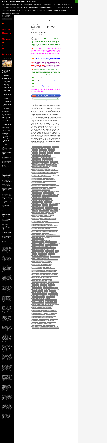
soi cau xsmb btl (35, 317)
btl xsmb (56, 225)
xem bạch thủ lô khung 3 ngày (37, 326)
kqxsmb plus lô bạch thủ (55, 256)
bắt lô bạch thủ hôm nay (36, 224)
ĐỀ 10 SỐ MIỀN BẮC (5, 85)
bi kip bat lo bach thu (47, 224)
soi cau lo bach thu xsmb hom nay (38, 314)
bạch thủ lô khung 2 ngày (48, 178)
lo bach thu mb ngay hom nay (37, 274)
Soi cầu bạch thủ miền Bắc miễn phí (52, 304)
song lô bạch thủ (42, 322)
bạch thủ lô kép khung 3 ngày (50, 173)
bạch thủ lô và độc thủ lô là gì (38, 207)
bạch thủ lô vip (35, 210)
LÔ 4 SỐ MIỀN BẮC (5, 98)
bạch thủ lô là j (56, 185)
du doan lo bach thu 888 (36, 256)
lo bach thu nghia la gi (36, 279)
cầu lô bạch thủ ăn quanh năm (38, 234)
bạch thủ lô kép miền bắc (36, 176)
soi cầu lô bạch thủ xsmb (51, 313)
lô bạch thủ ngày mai (48, 277)
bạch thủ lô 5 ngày (43, 151)
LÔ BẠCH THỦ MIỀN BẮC (43, 27)
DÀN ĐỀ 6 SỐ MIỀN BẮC (6, 82)
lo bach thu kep (48, 267)
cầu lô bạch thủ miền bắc (46, 243)
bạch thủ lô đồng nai (36, 166)
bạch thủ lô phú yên (36, 197)
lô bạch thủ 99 (35, 261)
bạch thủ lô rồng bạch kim (47, 200)
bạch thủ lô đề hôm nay (36, 163)
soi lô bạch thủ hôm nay (44, 319)
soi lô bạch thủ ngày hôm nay (48, 320)
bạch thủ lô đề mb (55, 163)
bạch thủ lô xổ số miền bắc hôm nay (39, 218)
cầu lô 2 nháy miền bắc (36, 233)
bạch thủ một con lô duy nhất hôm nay (48, 219)
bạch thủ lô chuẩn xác (36, 160)
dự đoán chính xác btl (36, 255)
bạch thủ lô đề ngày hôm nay (51, 164)
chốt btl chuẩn (35, 252)
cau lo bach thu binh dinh (50, 234)
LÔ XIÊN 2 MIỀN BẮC (6, 107)
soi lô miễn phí (35, 322)
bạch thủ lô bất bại (47, 154)
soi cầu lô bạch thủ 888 (47, 308)
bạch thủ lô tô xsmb (48, 206)
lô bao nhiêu (34, 286)
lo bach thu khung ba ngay (37, 271)
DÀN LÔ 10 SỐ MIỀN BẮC (6, 101)
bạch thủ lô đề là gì (46, 163)
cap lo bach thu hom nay (52, 230)
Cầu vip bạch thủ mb (49, 249)
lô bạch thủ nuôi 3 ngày (36, 280)
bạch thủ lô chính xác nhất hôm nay (48, 157)
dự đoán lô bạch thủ (46, 255)
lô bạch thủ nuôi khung (47, 280)
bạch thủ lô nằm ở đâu (54, 191)
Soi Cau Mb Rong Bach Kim (26, 10)
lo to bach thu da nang (42, 289)
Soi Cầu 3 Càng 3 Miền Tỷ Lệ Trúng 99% (8, 7)
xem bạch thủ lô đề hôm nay (46, 323)
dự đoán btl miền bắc (43, 253)
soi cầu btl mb (40, 305)
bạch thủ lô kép (56, 172)
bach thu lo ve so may (55, 209)
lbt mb (33, 258)
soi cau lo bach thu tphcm (37, 311)
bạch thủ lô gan (45, 166)
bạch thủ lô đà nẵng (45, 161)
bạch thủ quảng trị (36, 221)
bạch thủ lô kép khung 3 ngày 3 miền (39, 175)
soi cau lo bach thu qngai (52, 310)
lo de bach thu (41, 286)
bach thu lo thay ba (55, 203)
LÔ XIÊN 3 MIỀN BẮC (6, 108)
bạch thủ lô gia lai (53, 166)
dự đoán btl (34, 253)
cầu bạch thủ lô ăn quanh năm (51, 231)
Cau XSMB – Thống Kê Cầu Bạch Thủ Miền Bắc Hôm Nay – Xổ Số (6, 175)
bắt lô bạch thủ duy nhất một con (51, 222)
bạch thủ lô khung (46, 176)
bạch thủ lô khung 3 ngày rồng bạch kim (39, 184)
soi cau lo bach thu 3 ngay (46, 307)
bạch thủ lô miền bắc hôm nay (47, 188)
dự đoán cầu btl (51, 253)
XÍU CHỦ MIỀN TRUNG (6, 143)
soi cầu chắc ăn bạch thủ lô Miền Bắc (46, 96)
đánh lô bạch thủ (43, 252)
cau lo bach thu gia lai (36, 237)
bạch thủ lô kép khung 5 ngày (52, 175)
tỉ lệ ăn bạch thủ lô (36, 323)
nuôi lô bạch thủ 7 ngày (36, 295)
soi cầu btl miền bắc (48, 305)
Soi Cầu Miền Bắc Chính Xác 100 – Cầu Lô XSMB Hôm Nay (42, 10)
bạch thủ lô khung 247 (51, 179)
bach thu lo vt (51, 213)
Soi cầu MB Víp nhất (37, 4)
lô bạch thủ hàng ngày (47, 262)
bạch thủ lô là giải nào (47, 185)
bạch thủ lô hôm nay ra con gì (37, 170)
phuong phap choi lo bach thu (50, 299)
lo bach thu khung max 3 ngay (49, 271)
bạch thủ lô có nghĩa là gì (47, 160)
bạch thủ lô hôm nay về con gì (37, 172)
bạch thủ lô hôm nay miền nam (38, 169)
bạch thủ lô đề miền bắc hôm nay (38, 164)
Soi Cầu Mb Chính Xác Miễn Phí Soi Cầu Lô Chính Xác (11, 10)
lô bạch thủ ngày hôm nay (37, 277)
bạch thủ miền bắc (35, 219)
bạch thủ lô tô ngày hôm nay (37, 206)
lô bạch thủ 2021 (47, 259)
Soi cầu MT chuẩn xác (58, 4)
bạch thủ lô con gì (35, 161)
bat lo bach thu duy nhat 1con (38, 222)
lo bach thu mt (55, 276)
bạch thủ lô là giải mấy (36, 185)
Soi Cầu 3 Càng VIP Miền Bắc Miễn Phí (45, 7)
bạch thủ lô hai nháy (45, 167)
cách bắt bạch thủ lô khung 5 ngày (38, 227)
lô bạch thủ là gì (35, 273)
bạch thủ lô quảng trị (36, 200)
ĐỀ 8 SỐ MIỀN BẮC (5, 84)
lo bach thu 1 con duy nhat (37, 259)
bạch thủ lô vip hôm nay (44, 210)
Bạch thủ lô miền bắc (36, 188)
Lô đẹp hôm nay (49, 286)
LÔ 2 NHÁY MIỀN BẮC (6, 90)
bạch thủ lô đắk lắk (54, 161)
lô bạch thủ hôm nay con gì (47, 264)
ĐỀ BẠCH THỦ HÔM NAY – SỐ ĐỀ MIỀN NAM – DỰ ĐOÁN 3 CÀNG (19, 1)
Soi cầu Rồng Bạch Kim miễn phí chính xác (48, 316)
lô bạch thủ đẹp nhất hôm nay (45, 261)
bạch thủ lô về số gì (45, 209)
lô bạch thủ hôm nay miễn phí (37, 267)
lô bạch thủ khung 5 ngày (51, 270)
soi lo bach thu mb (53, 319)
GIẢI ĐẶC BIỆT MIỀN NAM (6, 117)
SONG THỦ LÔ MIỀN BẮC (6, 94)
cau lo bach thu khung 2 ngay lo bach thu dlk (40, 240)
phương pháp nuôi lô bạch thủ (38, 301)
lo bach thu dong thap (36, 262)
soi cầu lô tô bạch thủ (51, 314)
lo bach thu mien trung (46, 276)
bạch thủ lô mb (52, 187)
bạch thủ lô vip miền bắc (36, 212)
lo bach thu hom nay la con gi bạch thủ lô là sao (41, 265)
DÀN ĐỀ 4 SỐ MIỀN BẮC (6, 81)
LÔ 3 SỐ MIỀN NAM (5, 118)
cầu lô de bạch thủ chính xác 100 (38, 249)
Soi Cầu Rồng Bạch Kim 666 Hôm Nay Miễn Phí (61, 10)
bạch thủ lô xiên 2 (35, 216)
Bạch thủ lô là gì (52, 184)
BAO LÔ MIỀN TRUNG (6, 130)
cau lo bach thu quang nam (37, 246)
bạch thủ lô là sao (44, 187)
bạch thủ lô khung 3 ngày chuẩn (50, 181)
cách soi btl (34, 228)
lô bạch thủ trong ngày (36, 283)
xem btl (56, 326)
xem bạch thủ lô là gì (49, 326)
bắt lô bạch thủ (44, 221)
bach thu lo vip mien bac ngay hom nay (39, 213)
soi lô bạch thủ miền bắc (36, 320)
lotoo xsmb (54, 292)
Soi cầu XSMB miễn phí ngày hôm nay (46, 317)
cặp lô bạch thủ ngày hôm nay (37, 231)
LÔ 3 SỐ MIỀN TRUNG (6, 134)
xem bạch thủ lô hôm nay (37, 325)
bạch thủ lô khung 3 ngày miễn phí (38, 182)
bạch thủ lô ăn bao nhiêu (37, 154)
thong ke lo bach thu (51, 322)
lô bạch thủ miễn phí (36, 276)
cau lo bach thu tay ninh (49, 246)
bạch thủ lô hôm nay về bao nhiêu (51, 170)
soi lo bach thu (35, 319)
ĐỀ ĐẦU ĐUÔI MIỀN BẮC (6, 87)
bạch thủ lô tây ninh (36, 203)
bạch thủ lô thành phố (46, 203)
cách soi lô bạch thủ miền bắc (43, 228)
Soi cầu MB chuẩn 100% (28, 4)
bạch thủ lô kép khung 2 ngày (37, 173)
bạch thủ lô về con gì (36, 209)
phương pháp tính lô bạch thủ (38, 302)
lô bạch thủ (46, 258)
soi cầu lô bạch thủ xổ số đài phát (50, 311)
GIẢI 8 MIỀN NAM (5, 115)
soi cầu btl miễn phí (35, 307)
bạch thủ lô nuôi (55, 194)
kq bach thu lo (46, 256)
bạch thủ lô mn (45, 191)
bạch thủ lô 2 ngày (51, 148)
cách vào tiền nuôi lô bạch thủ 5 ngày (39, 230)
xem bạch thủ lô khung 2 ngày (48, 325)
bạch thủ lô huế (48, 172)
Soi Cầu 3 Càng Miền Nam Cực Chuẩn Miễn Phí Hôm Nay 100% (27, 7)
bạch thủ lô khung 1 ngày (37, 178)
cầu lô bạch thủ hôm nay (47, 237)
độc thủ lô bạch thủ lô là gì (53, 252)
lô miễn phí (34, 289)
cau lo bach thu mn (56, 243)
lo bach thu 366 (55, 259)
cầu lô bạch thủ (45, 233)
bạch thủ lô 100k (35, 148)
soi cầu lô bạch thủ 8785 (36, 308)
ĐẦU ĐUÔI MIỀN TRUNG (6, 138)
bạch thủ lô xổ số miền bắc (46, 216)
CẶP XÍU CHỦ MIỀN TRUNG (7, 128)
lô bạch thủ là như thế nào (45, 273)
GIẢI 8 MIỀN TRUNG (5, 133)
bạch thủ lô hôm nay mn (49, 169)
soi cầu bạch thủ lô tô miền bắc (38, 304)
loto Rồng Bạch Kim (46, 292)
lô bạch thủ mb (55, 273)
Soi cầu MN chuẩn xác (48, 4)
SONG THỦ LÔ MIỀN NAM (6, 124)
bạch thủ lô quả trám (45, 197)
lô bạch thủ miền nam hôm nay (50, 274)
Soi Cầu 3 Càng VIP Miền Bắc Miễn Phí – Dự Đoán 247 (63, 7)
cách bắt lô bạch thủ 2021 (52, 227)
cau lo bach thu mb (35, 243)
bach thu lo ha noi (35, 167)
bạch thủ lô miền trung (36, 191)
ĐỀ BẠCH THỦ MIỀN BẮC (6, 78)
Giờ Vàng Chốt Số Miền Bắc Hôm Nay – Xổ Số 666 (10, 13)
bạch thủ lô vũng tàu (36, 215)
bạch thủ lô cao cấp (36, 157)
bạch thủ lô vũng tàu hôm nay (47, 215)
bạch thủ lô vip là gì (54, 210)
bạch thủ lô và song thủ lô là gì (51, 207)
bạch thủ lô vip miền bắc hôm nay (49, 212)
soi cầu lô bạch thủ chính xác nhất (38, 310)
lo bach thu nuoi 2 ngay (47, 279)
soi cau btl (34, 305)
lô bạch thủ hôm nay (36, 264)
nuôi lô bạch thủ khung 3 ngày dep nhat (50, 295)
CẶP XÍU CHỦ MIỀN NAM (6, 114)
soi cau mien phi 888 (35, 316)
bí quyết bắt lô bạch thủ (36, 225)
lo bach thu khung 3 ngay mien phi (38, 270)
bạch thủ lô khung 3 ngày (37, 181)
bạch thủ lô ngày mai (36, 194)
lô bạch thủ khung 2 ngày (37, 268)
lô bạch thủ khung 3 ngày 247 (49, 268)
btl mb (44, 225)
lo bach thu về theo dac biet (48, 283)
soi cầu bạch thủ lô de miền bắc (51, 302)
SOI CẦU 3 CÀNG (66, 4)
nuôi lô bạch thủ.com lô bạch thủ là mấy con (40, 298)
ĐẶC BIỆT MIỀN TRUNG (6, 131)
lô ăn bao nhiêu (39, 258)
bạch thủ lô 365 (35, 151)
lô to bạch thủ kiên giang (53, 289)
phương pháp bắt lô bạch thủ (37, 299)
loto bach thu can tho (36, 292)
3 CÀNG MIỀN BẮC (5, 75)
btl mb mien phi (50, 225)
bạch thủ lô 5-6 (51, 151)
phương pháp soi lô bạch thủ (50, 301)
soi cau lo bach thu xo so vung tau (38, 313)
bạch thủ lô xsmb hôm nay (52, 218)
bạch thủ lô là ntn (35, 187)
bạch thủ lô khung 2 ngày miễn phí (38, 179)
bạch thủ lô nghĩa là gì (46, 194)
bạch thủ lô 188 (43, 148)
